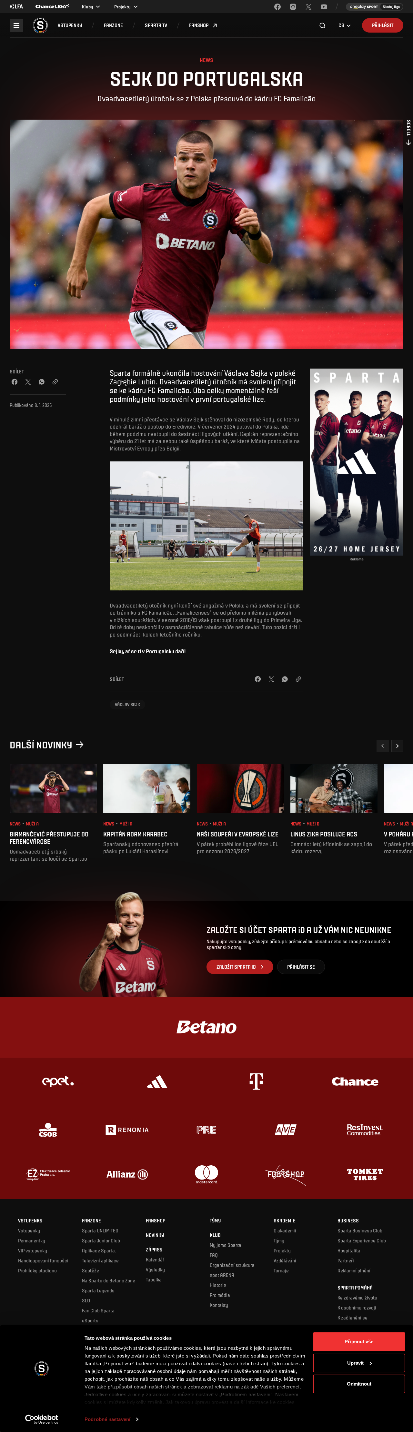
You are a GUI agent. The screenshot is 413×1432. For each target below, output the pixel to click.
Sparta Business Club (359, 1230)
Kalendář (155, 1259)
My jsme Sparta (225, 1245)
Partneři (345, 1260)
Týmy (279, 1240)
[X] (308, 7)
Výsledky (155, 1269)
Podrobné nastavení (107, 1419)
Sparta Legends (98, 1290)
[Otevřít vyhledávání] (323, 25)
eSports (90, 1320)
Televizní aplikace (100, 1260)
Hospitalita (348, 1250)
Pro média (220, 1295)
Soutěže (90, 1270)
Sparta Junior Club (101, 1240)
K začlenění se (352, 1317)
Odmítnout (359, 1384)
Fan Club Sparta (98, 1310)
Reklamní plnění (353, 1270)
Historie (218, 1285)
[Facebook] (277, 7)
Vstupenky (29, 1230)
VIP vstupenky (32, 1250)
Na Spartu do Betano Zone (108, 1280)
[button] (70, 25)
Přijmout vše (359, 1341)
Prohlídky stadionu (37, 1270)
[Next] (397, 746)
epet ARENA (222, 1275)
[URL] (55, 382)
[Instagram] (293, 7)
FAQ (214, 1255)
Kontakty (219, 1305)
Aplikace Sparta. (99, 1250)
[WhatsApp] (41, 382)
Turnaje (281, 1270)
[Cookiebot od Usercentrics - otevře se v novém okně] (42, 1419)
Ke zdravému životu (357, 1297)
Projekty (282, 1250)
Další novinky (41, 744)
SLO (86, 1300)
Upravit (355, 1363)
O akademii (285, 1230)
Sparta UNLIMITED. (101, 1230)
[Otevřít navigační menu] (16, 25)
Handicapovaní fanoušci (43, 1260)
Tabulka (154, 1279)
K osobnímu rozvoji (356, 1307)
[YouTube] (324, 7)
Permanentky (31, 1240)
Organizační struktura (232, 1265)
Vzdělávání (285, 1260)
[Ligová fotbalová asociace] (16, 6)
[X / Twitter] (28, 382)
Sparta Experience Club (361, 1240)
